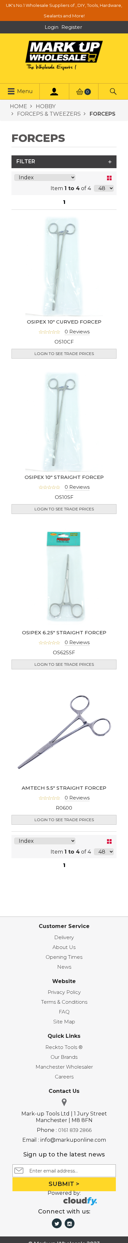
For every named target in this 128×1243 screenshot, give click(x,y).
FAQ (64, 1012)
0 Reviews (77, 331)
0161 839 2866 (75, 1130)
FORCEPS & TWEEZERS (48, 114)
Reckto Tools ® (64, 1047)
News (64, 967)
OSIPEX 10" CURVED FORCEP (64, 322)
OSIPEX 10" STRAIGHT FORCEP (64, 477)
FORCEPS (102, 114)
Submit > (64, 1184)
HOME (18, 106)
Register (71, 27)
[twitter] (57, 1223)
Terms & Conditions (64, 1002)
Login (51, 27)
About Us (64, 947)
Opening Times (64, 957)
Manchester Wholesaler (64, 1067)
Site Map (64, 1021)
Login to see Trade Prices (64, 353)
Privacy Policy (64, 992)
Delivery (64, 937)
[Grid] (109, 178)
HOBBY (44, 106)
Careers (64, 1077)
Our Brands (64, 1057)
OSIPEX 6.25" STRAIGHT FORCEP (64, 632)
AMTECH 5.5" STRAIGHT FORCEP (64, 788)
